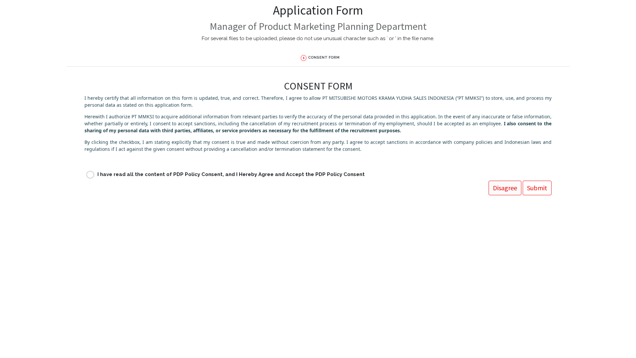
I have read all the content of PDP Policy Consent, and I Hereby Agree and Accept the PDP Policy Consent (231, 174)
